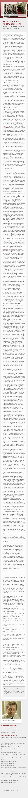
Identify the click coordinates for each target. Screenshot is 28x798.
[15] (21, 509)
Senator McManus (7, 313)
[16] (18, 568)
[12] (14, 381)
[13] (3, 446)
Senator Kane (6, 250)
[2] (16, 107)
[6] (9, 221)
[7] (23, 238)
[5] (21, 191)
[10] (19, 303)
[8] (18, 258)
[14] (6, 469)
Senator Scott (21, 226)
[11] (23, 346)
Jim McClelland (12, 544)
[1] (19, 80)
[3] (17, 135)
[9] (15, 277)
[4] (11, 168)
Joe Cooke (9, 141)
